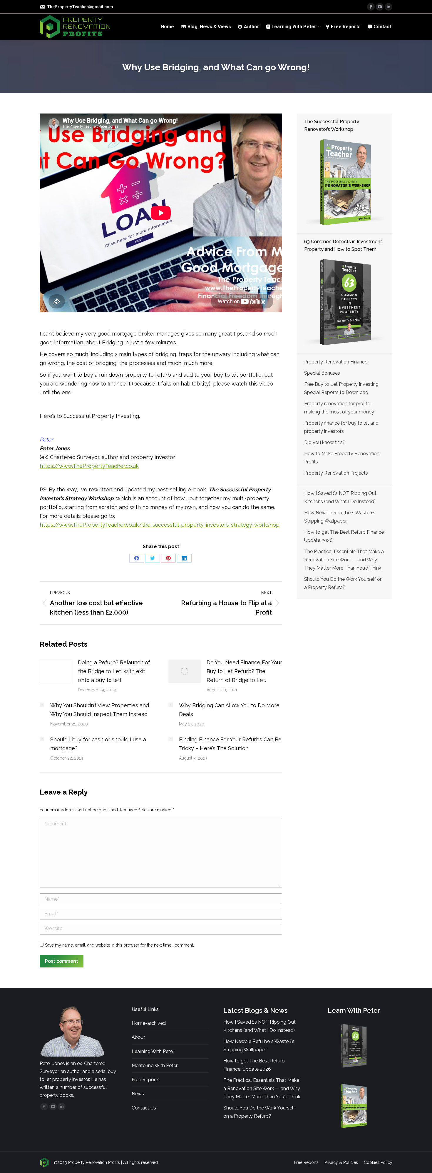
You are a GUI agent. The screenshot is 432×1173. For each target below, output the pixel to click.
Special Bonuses (322, 373)
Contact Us (144, 1108)
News (138, 1094)
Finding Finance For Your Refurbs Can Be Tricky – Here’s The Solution (230, 743)
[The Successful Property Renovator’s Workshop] (344, 182)
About (138, 1037)
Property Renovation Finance (335, 362)
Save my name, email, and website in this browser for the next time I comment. (119, 945)
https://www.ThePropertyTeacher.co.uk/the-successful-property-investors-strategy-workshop (159, 525)
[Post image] (56, 671)
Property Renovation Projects (336, 473)
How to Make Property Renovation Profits (341, 458)
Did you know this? (324, 442)
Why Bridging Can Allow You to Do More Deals (229, 709)
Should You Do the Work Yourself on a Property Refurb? (343, 583)
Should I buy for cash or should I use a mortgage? (98, 743)
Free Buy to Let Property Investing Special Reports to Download (341, 388)
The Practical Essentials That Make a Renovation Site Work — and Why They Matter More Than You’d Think (344, 560)
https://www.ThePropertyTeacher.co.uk (89, 466)
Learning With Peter (153, 1051)
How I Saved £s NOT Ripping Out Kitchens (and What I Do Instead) (340, 497)
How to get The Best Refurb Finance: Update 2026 (344, 536)
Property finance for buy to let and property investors (341, 427)
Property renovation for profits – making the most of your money (339, 408)
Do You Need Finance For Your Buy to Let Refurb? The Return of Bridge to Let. (244, 671)
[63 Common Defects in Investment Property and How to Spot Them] (344, 302)
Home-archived (149, 1023)
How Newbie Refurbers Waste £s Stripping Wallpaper (339, 517)
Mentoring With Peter (155, 1065)
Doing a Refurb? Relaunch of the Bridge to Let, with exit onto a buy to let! (114, 671)
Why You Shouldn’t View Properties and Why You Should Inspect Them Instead (99, 709)
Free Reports (146, 1079)
